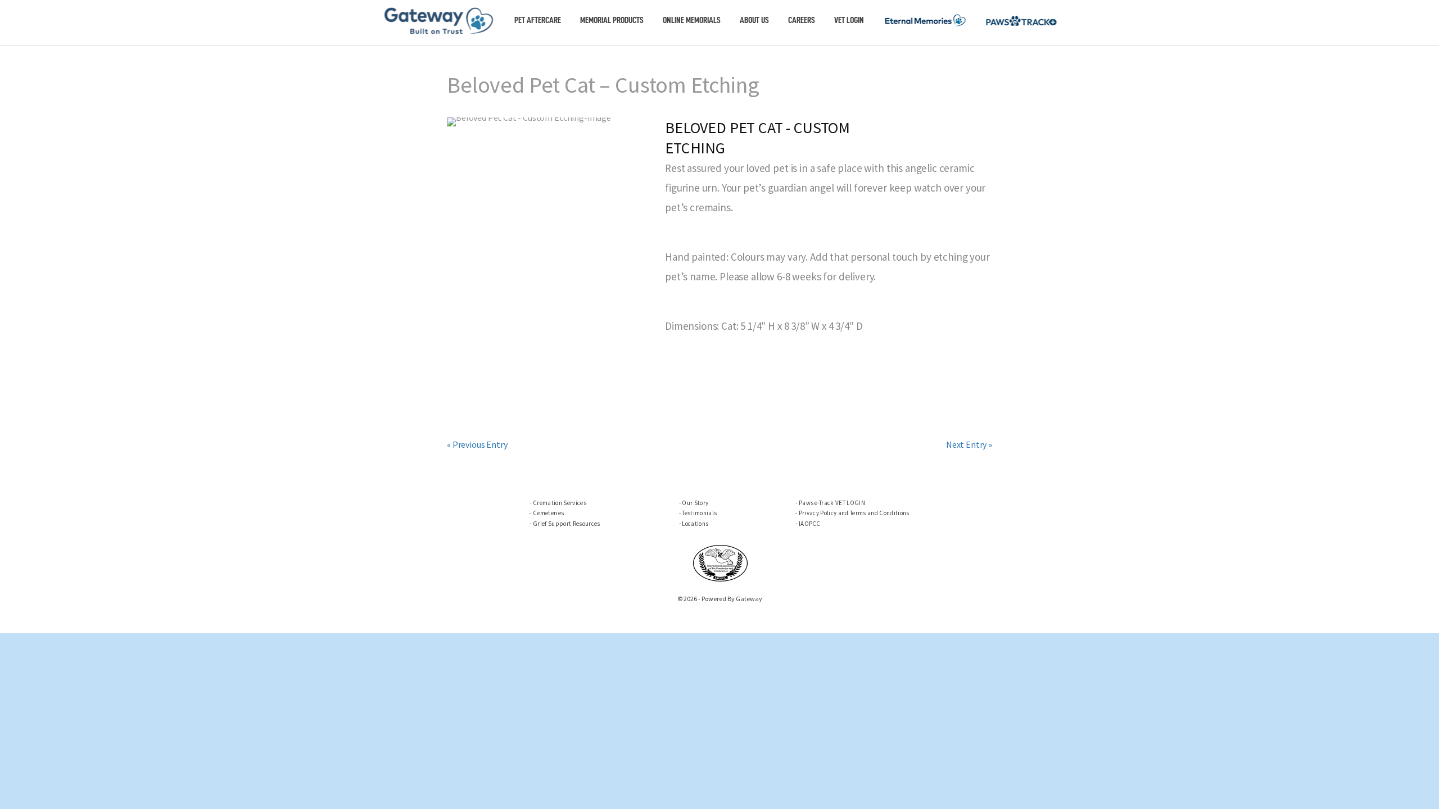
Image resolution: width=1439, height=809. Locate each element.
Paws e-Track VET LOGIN (832, 503)
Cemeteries (548, 513)
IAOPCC (810, 524)
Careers (801, 20)
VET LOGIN (849, 20)
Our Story (695, 503)
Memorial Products (612, 20)
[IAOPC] (721, 561)
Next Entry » (969, 444)
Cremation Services (559, 503)
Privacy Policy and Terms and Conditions (854, 513)
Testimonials (699, 513)
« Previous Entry (477, 444)
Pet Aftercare (537, 20)
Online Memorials (692, 20)
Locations (695, 524)
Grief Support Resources (566, 524)
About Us (754, 20)
